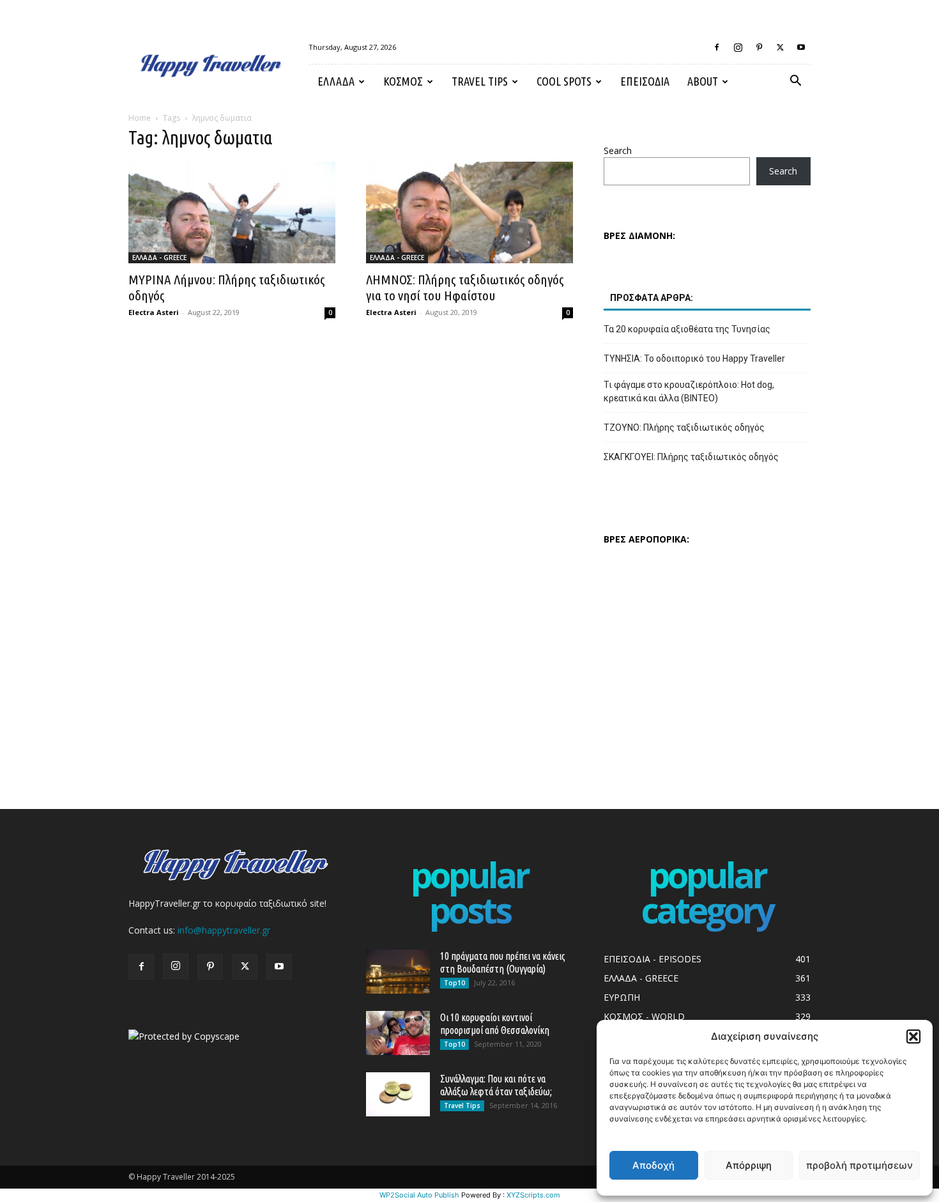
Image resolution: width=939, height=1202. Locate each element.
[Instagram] (737, 47)
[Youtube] (801, 47)
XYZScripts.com (533, 1194)
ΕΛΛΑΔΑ (336, 81)
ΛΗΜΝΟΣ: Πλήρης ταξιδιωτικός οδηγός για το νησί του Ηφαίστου (465, 287)
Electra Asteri (153, 312)
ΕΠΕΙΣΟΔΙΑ (644, 81)
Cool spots (564, 81)
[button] (913, 1036)
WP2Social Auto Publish (419, 1194)
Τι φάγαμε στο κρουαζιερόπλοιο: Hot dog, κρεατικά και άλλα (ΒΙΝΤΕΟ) (689, 391)
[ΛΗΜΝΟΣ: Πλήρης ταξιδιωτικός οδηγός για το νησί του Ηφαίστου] (469, 212)
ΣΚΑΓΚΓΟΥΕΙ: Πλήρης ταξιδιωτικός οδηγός (691, 457)
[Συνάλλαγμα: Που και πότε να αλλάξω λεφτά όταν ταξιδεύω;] (398, 1094)
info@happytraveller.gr (224, 930)
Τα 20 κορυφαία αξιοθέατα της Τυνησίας (687, 329)
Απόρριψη (749, 1165)
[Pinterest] (758, 47)
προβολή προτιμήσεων (859, 1165)
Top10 (454, 982)
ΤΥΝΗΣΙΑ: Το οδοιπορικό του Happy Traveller (694, 358)
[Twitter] (780, 47)
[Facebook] (716, 47)
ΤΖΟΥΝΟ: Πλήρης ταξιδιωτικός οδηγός (684, 427)
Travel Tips (480, 81)
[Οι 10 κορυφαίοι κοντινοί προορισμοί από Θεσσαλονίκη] (398, 1033)
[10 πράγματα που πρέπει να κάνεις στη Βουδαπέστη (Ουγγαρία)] (398, 972)
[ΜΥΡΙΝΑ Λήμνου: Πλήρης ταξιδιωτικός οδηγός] (231, 212)
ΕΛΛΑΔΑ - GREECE (159, 257)
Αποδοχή (653, 1165)
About (702, 81)
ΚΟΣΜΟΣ (403, 81)
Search (618, 150)
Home (139, 117)
